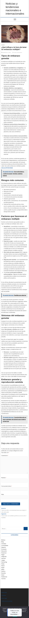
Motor (3, 565)
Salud (2, 575)
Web (2, 494)
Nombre (3, 477)
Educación (4, 551)
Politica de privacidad (6, 601)
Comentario (4, 455)
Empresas (4, 553)
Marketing (4, 562)
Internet (3, 558)
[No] (27, 612)
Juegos (3, 560)
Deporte (3, 547)
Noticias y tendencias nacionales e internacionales (15, 8)
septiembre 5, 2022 (6, 52)
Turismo (3, 578)
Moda (2, 564)
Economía (3, 549)
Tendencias (4, 576)
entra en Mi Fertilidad (7, 167)
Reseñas (3, 573)
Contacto (3, 595)
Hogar (3, 554)
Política (3, 571)
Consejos (3, 543)
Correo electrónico (6, 486)
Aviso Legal (4, 598)
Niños (2, 569)
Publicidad (4, 592)
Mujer (3, 44)
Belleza (3, 540)
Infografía (4, 556)
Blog (2, 541)
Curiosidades (4, 545)
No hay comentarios (17, 52)
